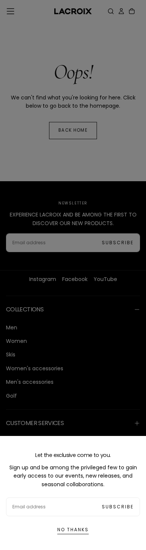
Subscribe (118, 506)
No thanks (73, 529)
